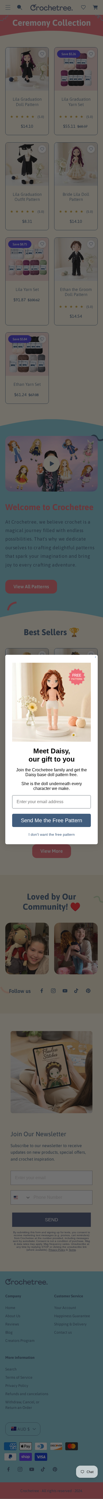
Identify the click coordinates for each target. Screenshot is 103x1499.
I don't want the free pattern (52, 834)
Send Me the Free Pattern (51, 820)
